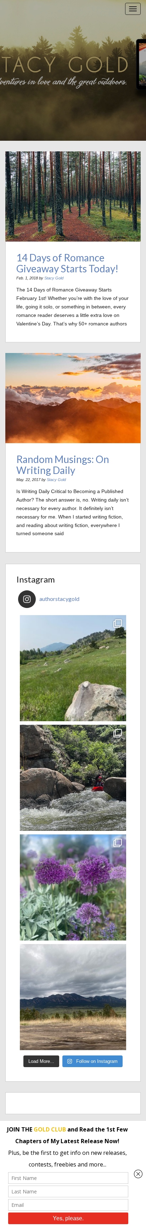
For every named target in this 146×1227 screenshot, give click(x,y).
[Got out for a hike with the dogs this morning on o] (73, 668)
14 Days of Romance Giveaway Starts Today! (67, 262)
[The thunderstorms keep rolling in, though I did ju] (73, 997)
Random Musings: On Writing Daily (62, 464)
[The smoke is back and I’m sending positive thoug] (73, 778)
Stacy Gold (53, 278)
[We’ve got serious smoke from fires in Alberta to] (73, 887)
